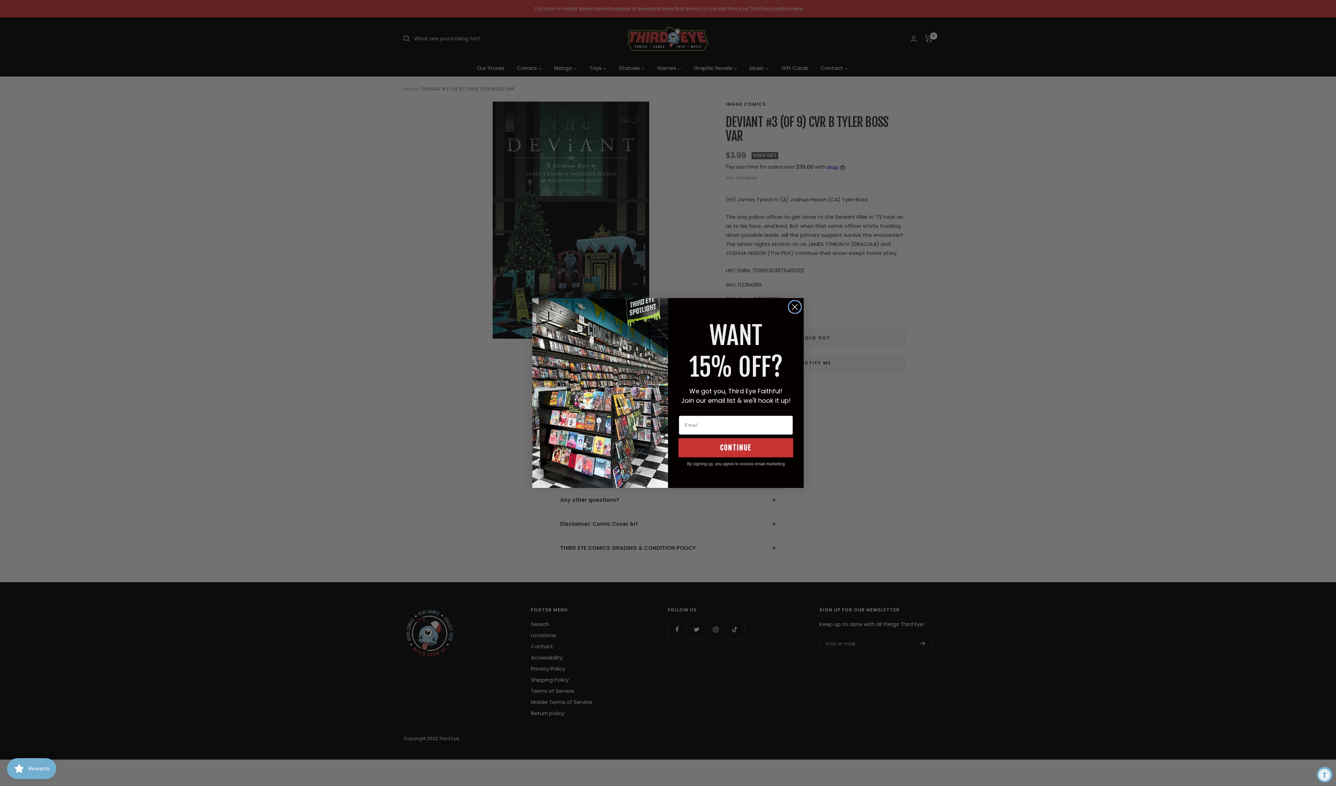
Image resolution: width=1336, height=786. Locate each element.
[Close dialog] (795, 307)
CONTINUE (736, 447)
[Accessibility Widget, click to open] (1325, 775)
